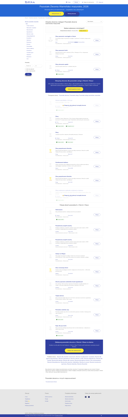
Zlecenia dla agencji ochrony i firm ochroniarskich (88, 360)
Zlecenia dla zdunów (57, 360)
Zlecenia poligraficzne (89, 358)
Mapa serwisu (68, 405)
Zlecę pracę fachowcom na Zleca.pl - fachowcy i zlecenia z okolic (30, 2)
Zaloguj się (101, 2)
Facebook (86, 397)
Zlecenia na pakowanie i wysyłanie (85, 356)
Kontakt (46, 401)
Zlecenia (76, 2)
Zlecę (56, 116)
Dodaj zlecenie (83, 30)
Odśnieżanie (58, 209)
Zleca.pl (26, 17)
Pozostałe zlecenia (49, 17)
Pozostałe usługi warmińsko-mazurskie (89, 95)
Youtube (89, 397)
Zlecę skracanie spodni (61, 64)
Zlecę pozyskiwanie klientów (63, 148)
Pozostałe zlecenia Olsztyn (51, 381)
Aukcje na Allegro (60, 253)
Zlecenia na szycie (84, 362)
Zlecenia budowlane (69, 396)
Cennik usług (67, 401)
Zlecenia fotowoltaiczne (53, 362)
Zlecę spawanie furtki (61, 50)
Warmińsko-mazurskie (33, 17)
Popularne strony (68, 403)
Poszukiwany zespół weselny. (63, 225)
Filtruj (28, 74)
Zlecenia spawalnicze (64, 358)
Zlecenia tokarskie (72, 364)
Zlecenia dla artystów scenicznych (66, 356)
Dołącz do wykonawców (89, 2)
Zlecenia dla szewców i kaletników (69, 362)
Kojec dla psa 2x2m (60, 325)
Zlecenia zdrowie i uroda (76, 358)
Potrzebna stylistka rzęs (62, 309)
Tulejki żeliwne (59, 295)
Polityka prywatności (29, 405)
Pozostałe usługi (41, 17)
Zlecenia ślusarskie (82, 364)
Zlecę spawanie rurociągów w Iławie (65, 36)
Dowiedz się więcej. (59, 415)
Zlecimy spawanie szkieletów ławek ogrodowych (69, 281)
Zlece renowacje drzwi (61, 267)
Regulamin (27, 403)
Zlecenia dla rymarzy (68, 360)
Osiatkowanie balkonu (61, 162)
